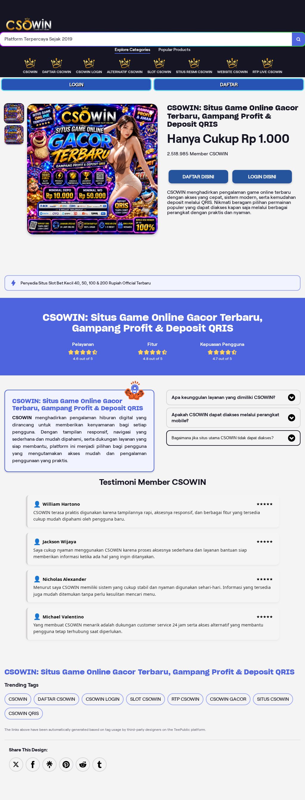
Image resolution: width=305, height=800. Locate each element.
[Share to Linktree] (49, 764)
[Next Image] (153, 170)
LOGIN (76, 84)
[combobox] (146, 39)
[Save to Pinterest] (66, 764)
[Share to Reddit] (83, 764)
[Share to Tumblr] (99, 764)
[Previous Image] (32, 170)
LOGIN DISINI (262, 176)
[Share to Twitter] (16, 764)
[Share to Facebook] (33, 764)
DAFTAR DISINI (198, 176)
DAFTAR (229, 84)
